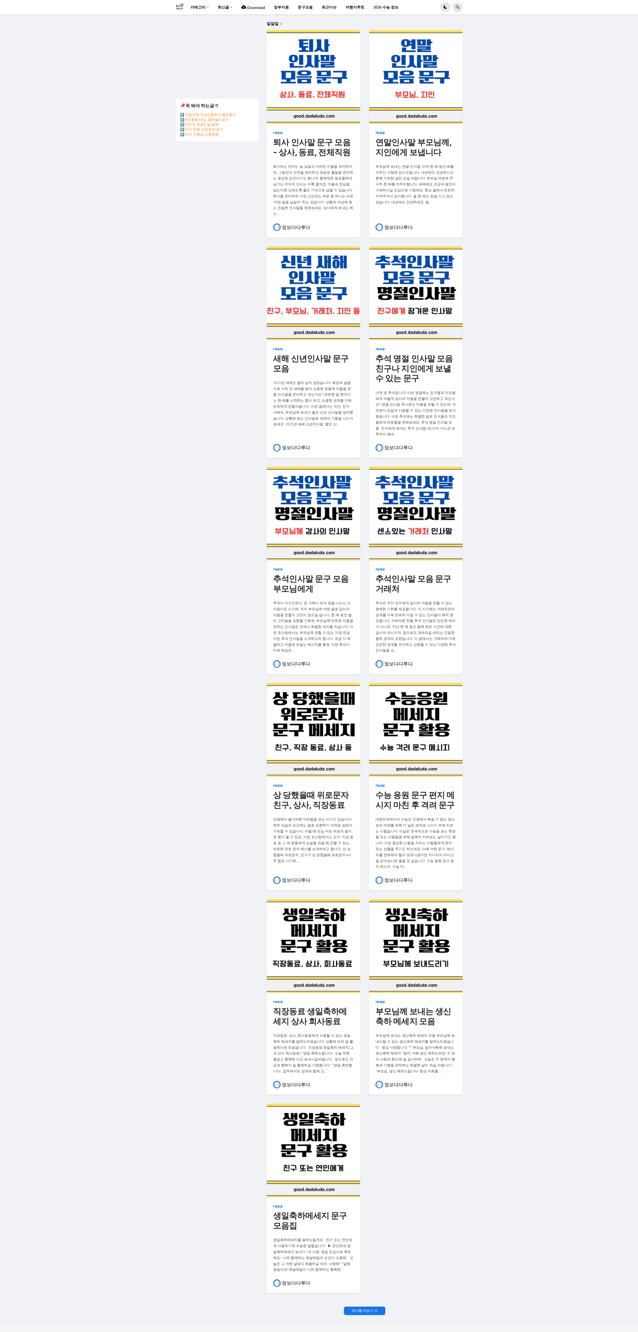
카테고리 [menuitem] (198, 7)
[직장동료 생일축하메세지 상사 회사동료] (313, 946)
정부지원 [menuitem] (281, 7)
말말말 (279, 132)
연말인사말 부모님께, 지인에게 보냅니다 (413, 147)
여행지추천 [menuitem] (355, 7)
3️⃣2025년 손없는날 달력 (199, 124)
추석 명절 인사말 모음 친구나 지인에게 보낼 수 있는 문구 (414, 368)
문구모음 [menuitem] (305, 7)
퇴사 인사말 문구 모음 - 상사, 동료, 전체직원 (311, 147)
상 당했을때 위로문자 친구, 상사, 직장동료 (311, 800)
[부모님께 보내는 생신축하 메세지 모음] (416, 946)
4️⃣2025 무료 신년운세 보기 (201, 129)
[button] (445, 7)
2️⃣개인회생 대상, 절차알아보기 (204, 119)
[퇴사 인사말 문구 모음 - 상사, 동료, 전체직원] (313, 77)
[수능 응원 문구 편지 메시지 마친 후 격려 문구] (416, 730)
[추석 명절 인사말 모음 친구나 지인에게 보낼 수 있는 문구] (416, 293)
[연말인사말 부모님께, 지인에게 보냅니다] (416, 77)
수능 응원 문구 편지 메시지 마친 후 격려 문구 (415, 800)
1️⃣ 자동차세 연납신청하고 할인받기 (208, 114)
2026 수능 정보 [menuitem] (386, 7)
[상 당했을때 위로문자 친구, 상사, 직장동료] (313, 730)
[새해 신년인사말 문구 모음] (313, 293)
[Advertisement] (217, 56)
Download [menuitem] (255, 7)
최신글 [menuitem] (223, 7)
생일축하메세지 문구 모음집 (310, 1220)
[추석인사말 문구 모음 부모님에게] (313, 513)
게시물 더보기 (362, 1310)
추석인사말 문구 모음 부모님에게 (311, 583)
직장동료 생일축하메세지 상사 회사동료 (310, 1016)
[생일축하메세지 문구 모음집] (313, 1150)
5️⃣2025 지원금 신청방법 (199, 134)
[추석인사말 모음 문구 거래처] (416, 513)
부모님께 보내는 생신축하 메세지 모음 (413, 1016)
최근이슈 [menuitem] (329, 7)
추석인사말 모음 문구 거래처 (413, 583)
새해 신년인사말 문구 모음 (311, 363)
